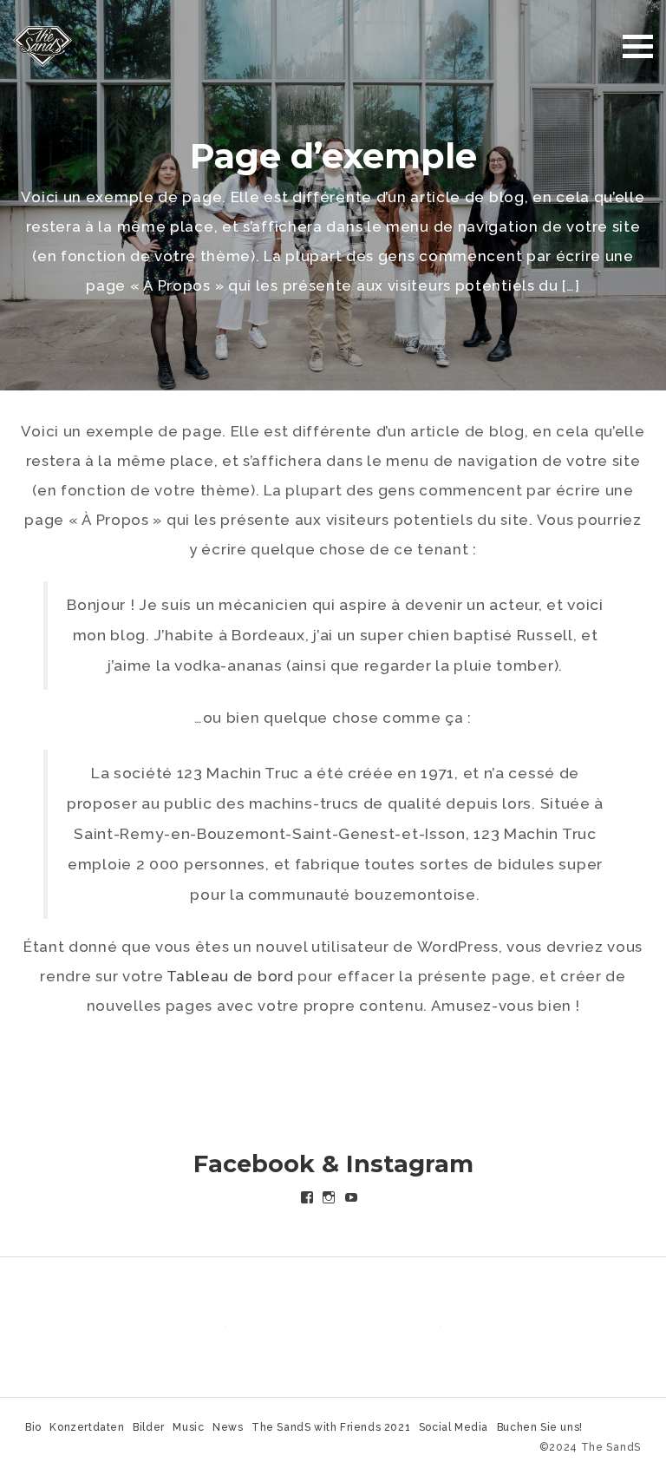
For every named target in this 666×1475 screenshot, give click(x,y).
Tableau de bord (230, 976)
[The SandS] (42, 45)
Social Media (453, 1427)
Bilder (149, 1427)
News (227, 1427)
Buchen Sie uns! (540, 1427)
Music (188, 1427)
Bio (33, 1427)
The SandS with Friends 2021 (330, 1427)
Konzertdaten (86, 1427)
